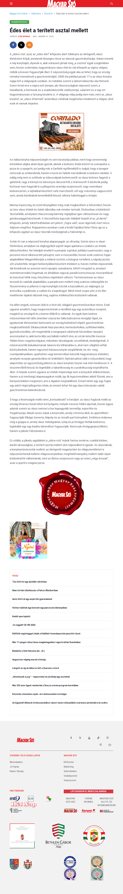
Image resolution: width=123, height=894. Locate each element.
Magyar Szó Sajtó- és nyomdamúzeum (107, 802)
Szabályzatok (70, 775)
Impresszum (70, 780)
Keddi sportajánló (21, 616)
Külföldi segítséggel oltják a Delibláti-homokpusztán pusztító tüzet (46, 633)
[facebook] (71, 737)
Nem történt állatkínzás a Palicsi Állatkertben (35, 590)
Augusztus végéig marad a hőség (29, 659)
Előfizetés (69, 762)
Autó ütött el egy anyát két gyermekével (32, 599)
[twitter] (80, 737)
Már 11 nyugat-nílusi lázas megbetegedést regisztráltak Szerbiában (46, 642)
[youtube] (89, 737)
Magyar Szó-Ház (70, 800)
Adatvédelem (70, 771)
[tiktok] (98, 737)
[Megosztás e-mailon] (29, 45)
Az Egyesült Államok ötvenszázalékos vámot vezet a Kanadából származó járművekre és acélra (60, 703)
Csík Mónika (24, 36)
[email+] (109, 744)
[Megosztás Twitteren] (21, 45)
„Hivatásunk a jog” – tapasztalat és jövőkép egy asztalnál (41, 677)
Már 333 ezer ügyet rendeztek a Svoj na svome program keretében (45, 685)
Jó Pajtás (14, 766)
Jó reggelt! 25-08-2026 (23, 625)
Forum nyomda (88, 800)
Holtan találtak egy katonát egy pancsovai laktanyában (39, 608)
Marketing (69, 766)
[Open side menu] (11, 3)
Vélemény (36, 13)
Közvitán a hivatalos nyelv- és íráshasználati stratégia (39, 694)
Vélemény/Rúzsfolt (19, 22)
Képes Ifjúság (16, 771)
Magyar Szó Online (19, 13)
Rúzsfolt (48, 13)
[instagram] (107, 737)
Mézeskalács (16, 762)
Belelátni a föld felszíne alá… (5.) (28, 651)
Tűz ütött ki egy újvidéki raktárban (29, 582)
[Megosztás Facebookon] (13, 45)
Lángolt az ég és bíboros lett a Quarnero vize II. (35, 668)
